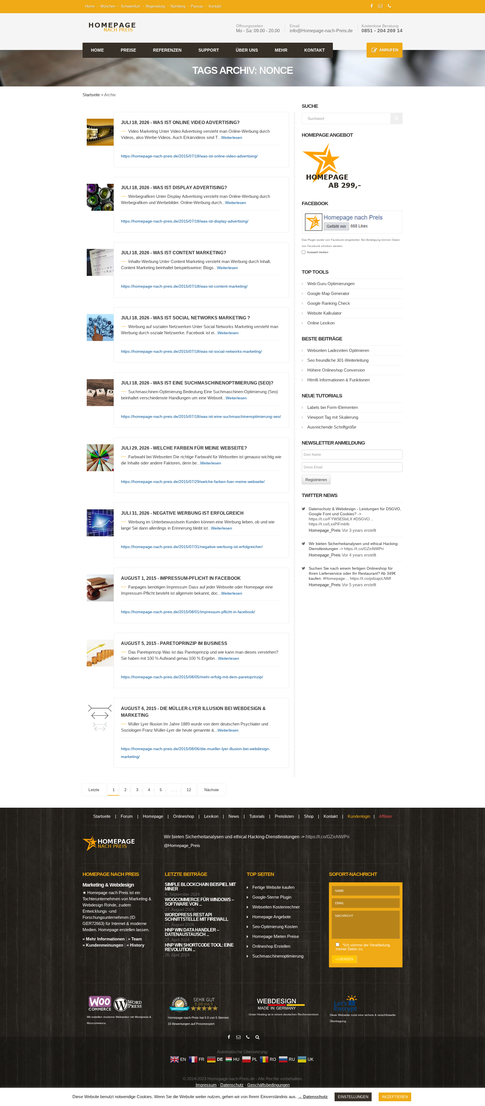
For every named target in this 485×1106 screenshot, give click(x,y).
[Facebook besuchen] (229, 1037)
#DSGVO (361, 519)
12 (189, 789)
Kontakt (215, 6)
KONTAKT (314, 50)
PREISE (128, 50)
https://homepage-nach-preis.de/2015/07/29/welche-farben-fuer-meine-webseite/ (193, 481)
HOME (97, 50)
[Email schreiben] (238, 1037)
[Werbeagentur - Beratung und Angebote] (371, 5)
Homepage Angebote (271, 916)
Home (90, 6)
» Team (135, 938)
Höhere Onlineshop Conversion (336, 370)
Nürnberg (178, 6)
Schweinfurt (130, 6)
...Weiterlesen (230, 137)
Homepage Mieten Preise (275, 936)
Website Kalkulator (324, 313)
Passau (197, 6)
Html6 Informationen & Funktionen (338, 379)
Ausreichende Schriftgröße (331, 427)
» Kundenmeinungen (103, 945)
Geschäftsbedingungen (268, 1084)
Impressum (206, 1084)
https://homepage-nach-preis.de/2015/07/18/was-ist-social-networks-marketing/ (191, 351)
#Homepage (334, 578)
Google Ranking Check (328, 303)
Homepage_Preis (325, 530)
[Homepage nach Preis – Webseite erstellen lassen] (110, 27)
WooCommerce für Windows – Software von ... (199, 901)
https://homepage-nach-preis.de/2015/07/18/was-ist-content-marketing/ (184, 286)
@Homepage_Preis (182, 845)
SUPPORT (208, 50)
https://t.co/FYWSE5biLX (330, 519)
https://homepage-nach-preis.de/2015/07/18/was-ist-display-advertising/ (184, 221)
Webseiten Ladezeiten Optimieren (338, 350)
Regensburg (155, 6)
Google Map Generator (328, 293)
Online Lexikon (321, 322)
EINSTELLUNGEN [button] (353, 1097)
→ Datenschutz (313, 1096)
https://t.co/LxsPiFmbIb (329, 524)
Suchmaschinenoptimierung (277, 956)
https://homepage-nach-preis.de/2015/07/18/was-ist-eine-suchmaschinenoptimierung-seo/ (201, 416)
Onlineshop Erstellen (271, 946)
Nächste (211, 789)
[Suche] (257, 1037)
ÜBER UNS (247, 50)
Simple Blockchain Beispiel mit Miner (200, 886)
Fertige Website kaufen (273, 887)
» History (135, 945)
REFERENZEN (167, 50)
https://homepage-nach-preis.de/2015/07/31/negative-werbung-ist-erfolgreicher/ (192, 546)
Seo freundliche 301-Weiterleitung (338, 360)
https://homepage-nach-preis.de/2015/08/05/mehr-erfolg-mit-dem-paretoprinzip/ (192, 677)
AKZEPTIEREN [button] (395, 1097)
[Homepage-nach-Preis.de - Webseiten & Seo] (109, 843)
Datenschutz (232, 1084)
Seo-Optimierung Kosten (275, 926)
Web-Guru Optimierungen (330, 283)
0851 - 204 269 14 (382, 30)
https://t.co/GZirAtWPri (364, 548)
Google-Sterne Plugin (271, 897)
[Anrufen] (248, 1037)
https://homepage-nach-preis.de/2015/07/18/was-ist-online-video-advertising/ (189, 156)
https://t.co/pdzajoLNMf (370, 578)
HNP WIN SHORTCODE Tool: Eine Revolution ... (199, 947)
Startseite (91, 94)
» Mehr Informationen (104, 938)
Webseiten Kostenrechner (276, 907)
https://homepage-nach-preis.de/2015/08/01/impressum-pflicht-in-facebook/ (188, 612)
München (107, 6)
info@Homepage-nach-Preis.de (321, 30)
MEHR (281, 50)
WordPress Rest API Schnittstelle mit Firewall (196, 917)
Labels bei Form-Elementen (332, 407)
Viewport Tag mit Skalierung (332, 417)
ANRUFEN (388, 50)
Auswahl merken (316, 252)
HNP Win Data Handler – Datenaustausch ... (192, 932)
